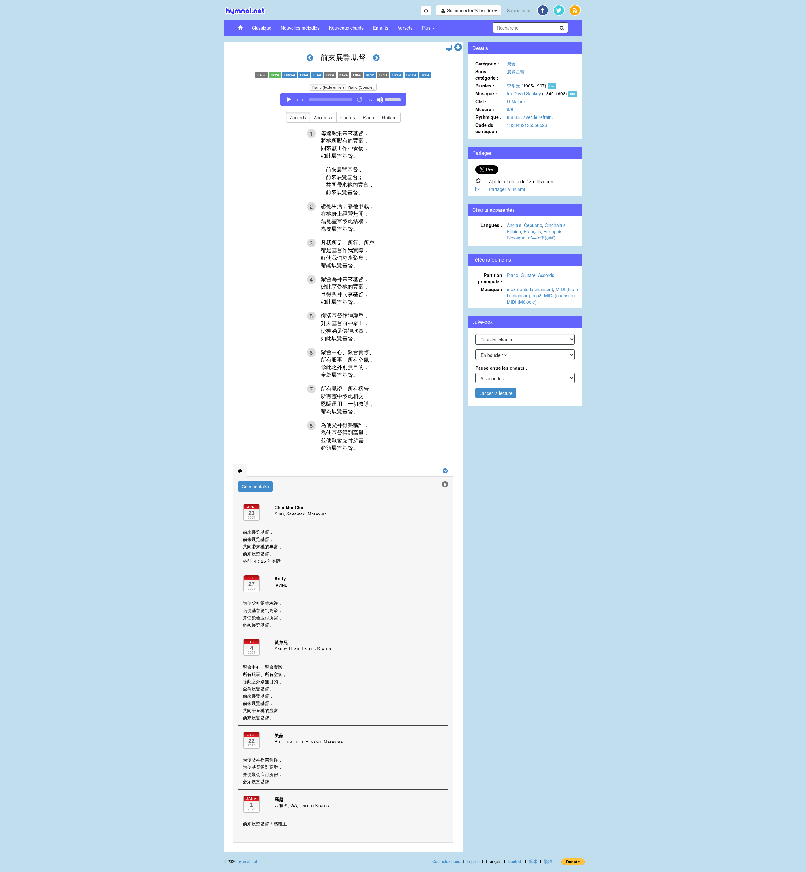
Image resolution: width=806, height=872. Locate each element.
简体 (533, 861)
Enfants (380, 28)
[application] (343, 99)
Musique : (486, 93)
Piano (368, 117)
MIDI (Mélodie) (521, 302)
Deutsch (515, 861)
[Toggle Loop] (360, 100)
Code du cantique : (486, 128)
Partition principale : (490, 278)
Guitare (389, 117)
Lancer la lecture (496, 393)
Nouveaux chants (346, 28)
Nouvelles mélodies (300, 28)
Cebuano (533, 225)
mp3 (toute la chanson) (530, 289)
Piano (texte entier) (328, 87)
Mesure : (484, 109)
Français (532, 231)
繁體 (548, 861)
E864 (304, 74)
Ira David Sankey (524, 93)
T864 (425, 74)
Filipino (514, 231)
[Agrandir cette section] (458, 47)
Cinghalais (555, 225)
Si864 (396, 74)
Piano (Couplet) (361, 87)
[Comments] (240, 470)
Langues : (491, 225)
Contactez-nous (446, 861)
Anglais (514, 225)
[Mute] (380, 100)
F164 (317, 74)
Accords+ (323, 117)
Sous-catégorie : (486, 74)
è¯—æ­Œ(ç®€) (542, 237)
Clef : (481, 101)
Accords (298, 117)
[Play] (289, 100)
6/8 (510, 109)
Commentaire (255, 486)
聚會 (511, 63)
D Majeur (516, 101)
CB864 (289, 74)
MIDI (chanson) (559, 295)
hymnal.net (247, 861)
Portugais (552, 231)
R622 (370, 74)
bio (551, 86)
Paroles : (484, 85)
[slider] (394, 99)
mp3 (537, 295)
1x (370, 100)
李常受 (513, 85)
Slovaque (516, 237)
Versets (405, 28)
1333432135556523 (527, 125)
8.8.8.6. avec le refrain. (530, 117)
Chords (347, 117)
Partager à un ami (507, 189)
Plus (427, 28)
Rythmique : (488, 117)
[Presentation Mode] (449, 47)
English (473, 861)
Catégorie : (487, 63)
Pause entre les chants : (501, 368)
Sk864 (411, 74)
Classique (261, 28)
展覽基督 (516, 71)
